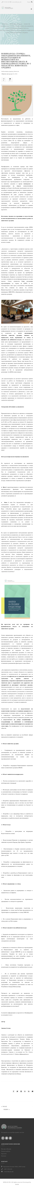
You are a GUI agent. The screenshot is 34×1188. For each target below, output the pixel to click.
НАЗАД (5, 1106)
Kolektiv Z (11, 1054)
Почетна (5, 24)
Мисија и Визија (6, 1149)
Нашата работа (5, 1151)
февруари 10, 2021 (12, 74)
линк (10, 1015)
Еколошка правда (16, 24)
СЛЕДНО (5, 1109)
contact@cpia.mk (16, 2)
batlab (17, 1184)
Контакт (3, 1156)
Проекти (4, 1153)
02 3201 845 (6, 2)
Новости (27, 24)
